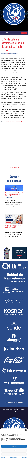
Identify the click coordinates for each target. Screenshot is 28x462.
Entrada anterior (14, 164)
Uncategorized (4, 53)
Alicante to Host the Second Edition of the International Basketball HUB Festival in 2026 (14, 194)
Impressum (24, 457)
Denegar (14, 450)
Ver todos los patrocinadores (14, 402)
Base (6, 229)
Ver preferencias (14, 454)
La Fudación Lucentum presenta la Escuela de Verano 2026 (13, 226)
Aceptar (14, 446)
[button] (26, 430)
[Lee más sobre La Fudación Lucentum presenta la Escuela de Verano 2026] (14, 219)
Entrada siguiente (14, 167)
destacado (10, 229)
